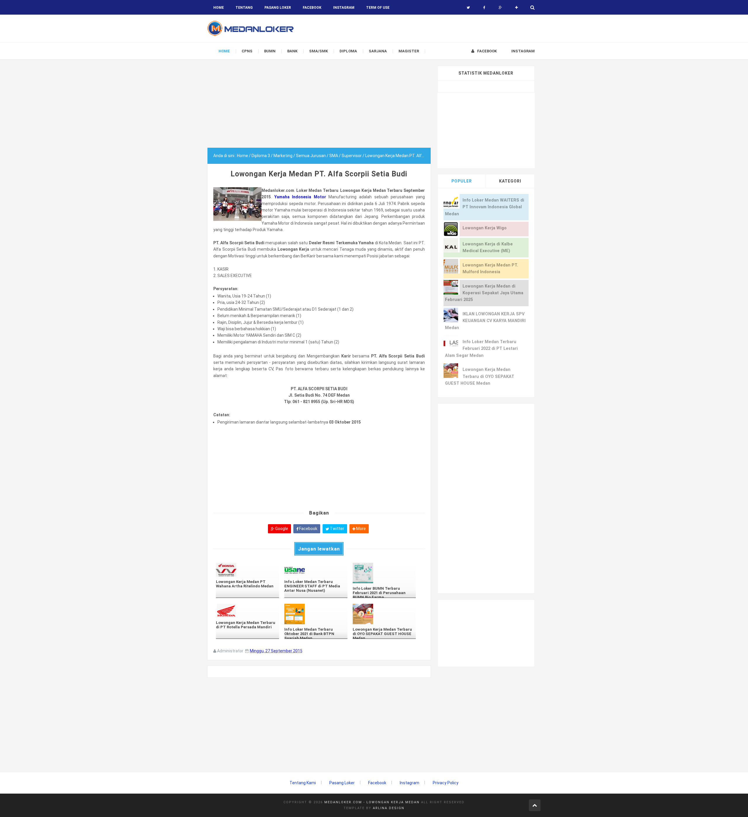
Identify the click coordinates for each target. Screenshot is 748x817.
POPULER (461, 181)
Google (281, 528)
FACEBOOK (312, 8)
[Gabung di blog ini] (516, 7)
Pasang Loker (277, 8)
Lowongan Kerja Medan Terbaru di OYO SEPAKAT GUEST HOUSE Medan (479, 376)
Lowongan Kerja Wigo (485, 228)
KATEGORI (510, 181)
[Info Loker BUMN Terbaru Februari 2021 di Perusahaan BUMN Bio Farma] (384, 573)
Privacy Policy (445, 782)
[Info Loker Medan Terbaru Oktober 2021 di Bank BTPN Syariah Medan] (315, 614)
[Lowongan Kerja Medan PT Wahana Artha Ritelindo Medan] (247, 570)
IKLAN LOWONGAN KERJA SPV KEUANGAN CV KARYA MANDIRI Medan (485, 321)
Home (218, 8)
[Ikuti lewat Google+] (500, 7)
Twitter (336, 528)
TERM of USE (377, 8)
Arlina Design (388, 808)
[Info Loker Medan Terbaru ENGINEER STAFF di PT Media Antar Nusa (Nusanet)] (315, 570)
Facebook (307, 528)
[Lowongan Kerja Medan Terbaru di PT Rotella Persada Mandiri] (247, 611)
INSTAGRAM (343, 8)
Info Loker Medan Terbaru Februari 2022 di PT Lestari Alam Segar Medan (481, 348)
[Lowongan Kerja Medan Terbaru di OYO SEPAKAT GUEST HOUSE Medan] (384, 614)
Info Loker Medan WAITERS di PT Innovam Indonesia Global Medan (484, 207)
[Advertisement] (319, 107)
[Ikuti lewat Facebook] (484, 7)
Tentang (244, 8)
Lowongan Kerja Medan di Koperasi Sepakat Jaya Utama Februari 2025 (484, 293)
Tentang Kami (303, 782)
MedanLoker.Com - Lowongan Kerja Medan (372, 802)
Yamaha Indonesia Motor (300, 197)
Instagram (409, 782)
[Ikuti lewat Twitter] (468, 7)
